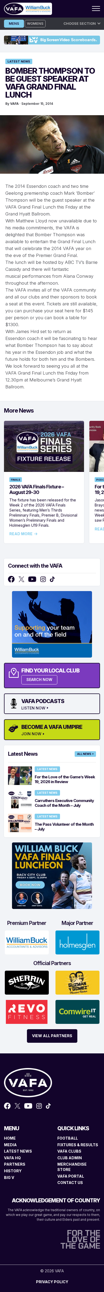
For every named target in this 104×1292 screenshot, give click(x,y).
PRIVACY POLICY (52, 1281)
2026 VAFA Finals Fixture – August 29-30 (36, 489)
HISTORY (13, 1171)
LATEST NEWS (18, 1151)
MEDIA (10, 1145)
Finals (15, 479)
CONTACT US (70, 1182)
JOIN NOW (31, 734)
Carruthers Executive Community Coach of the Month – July (64, 803)
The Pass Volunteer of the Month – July (64, 827)
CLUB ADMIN (69, 1158)
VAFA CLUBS (69, 1151)
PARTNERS (14, 1164)
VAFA (14, 104)
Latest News (18, 61)
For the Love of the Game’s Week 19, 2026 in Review (65, 779)
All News (84, 753)
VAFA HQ (12, 1158)
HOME (10, 1138)
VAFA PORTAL (70, 1176)
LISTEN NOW (33, 708)
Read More (21, 534)
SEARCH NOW (39, 679)
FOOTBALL (67, 1138)
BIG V (9, 1177)
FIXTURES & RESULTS (77, 1145)
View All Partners (52, 1035)
